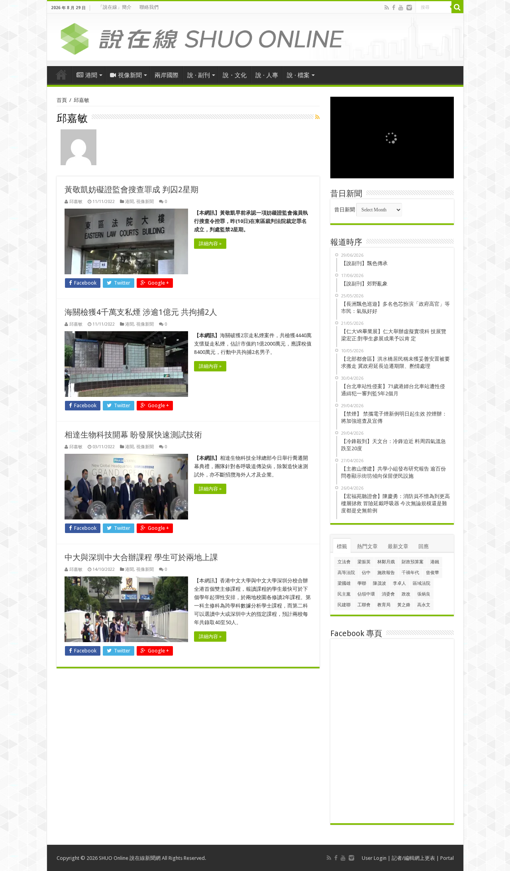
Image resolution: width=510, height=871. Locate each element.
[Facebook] (393, 7)
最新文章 (398, 546)
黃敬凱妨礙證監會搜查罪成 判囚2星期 (131, 189)
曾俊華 (432, 572)
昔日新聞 (344, 210)
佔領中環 (366, 594)
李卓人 (399, 583)
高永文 (423, 604)
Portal (447, 858)
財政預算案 (413, 561)
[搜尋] (457, 7)
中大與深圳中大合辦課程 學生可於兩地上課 (141, 557)
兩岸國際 (166, 75)
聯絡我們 (149, 7)
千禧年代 (410, 572)
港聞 (91, 75)
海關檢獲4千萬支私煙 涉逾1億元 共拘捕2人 (141, 312)
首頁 (61, 74)
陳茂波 (379, 583)
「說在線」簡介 (114, 7)
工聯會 (364, 604)
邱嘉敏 (75, 201)
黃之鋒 (403, 604)
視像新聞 (130, 75)
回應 (423, 546)
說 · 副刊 (198, 75)
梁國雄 (344, 583)
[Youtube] (401, 7)
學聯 (361, 583)
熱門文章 (367, 546)
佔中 (366, 572)
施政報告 (386, 572)
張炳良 (423, 594)
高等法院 (346, 572)
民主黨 (344, 594)
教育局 (383, 604)
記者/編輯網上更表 (413, 858)
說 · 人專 (266, 75)
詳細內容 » (210, 243)
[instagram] (409, 7)
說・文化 (235, 75)
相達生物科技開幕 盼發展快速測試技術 (133, 434)
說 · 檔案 (298, 75)
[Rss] (387, 7)
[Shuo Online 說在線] (255, 37)
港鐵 (434, 561)
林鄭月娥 (386, 561)
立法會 (344, 561)
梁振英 (364, 561)
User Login (374, 858)
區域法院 (421, 583)
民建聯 (344, 604)
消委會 (388, 594)
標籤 (342, 546)
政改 (406, 594)
